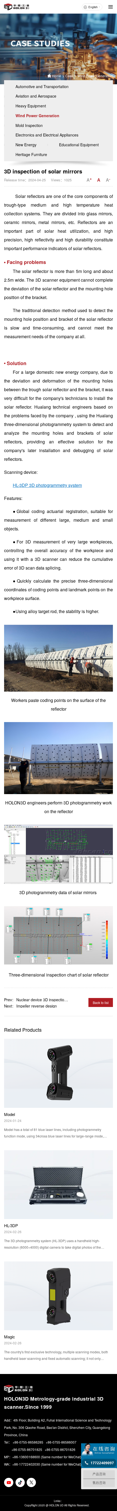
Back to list (101, 1002)
